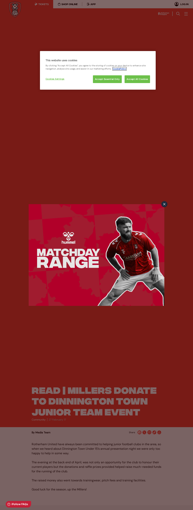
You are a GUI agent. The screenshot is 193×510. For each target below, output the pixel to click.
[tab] (164, 204)
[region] (98, 70)
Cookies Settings (55, 79)
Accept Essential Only (107, 79)
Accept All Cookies (137, 79)
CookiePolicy (119, 68)
